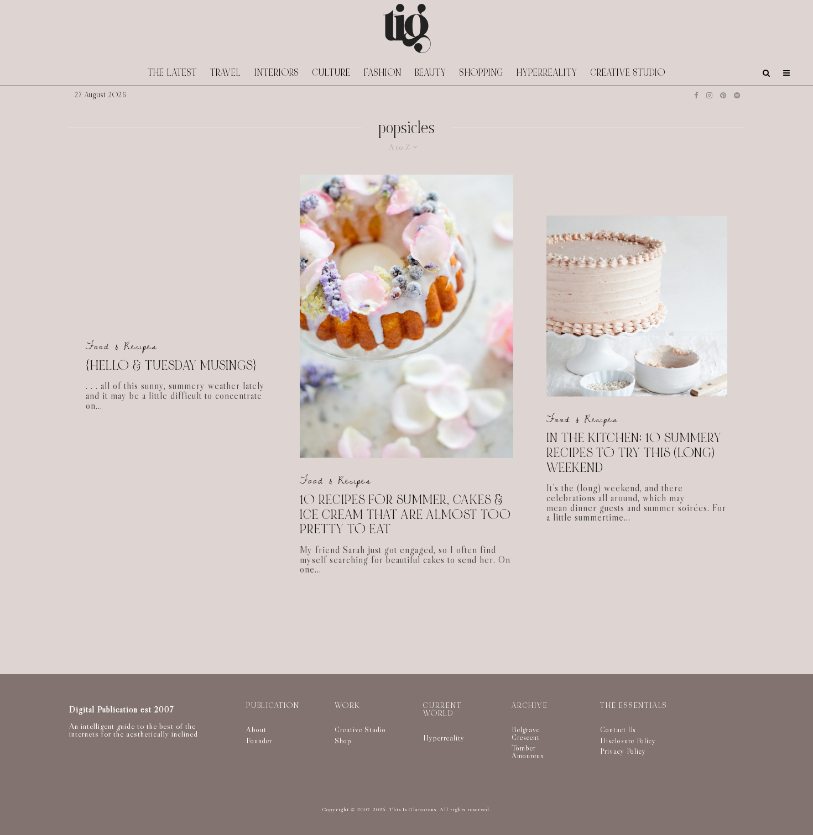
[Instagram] (709, 95)
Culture (331, 72)
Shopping (481, 72)
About (256, 729)
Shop (343, 740)
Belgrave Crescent (526, 733)
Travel (225, 72)
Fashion (383, 72)
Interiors (276, 72)
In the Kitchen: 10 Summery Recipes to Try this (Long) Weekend (634, 454)
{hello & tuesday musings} (171, 366)
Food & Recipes (121, 346)
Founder (259, 740)
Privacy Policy (623, 751)
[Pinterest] (723, 95)
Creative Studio (628, 72)
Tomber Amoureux (528, 751)
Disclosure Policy (628, 740)
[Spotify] (737, 95)
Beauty (430, 72)
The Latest (172, 72)
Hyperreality (547, 72)
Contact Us (618, 729)
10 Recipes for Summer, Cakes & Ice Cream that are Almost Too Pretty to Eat (405, 515)
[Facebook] (696, 95)
